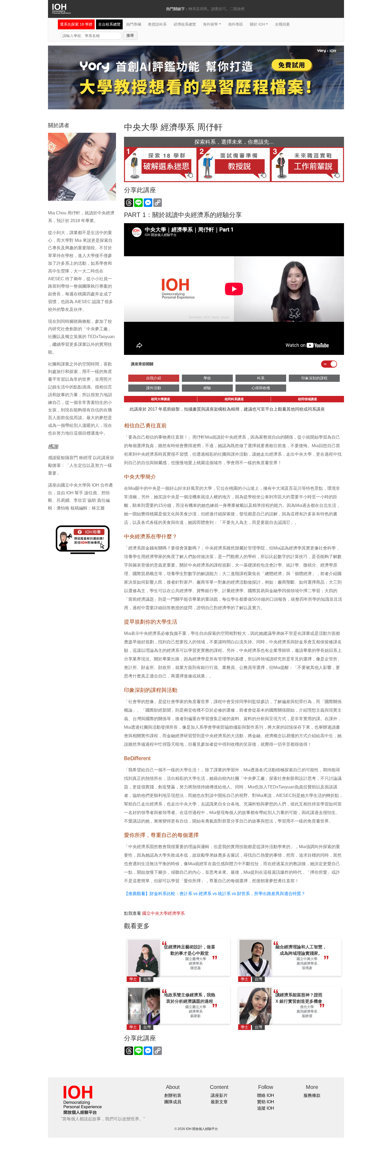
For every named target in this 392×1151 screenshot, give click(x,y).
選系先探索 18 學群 (76, 24)
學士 (133, 979)
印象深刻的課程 (314, 378)
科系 (261, 378)
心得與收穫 (260, 388)
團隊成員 (172, 1102)
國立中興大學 (307, 959)
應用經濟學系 (307, 963)
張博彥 (307, 968)
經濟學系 (196, 963)
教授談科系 (157, 24)
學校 (207, 378)
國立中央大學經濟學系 (163, 913)
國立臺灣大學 (195, 959)
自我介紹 (153, 378)
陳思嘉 (195, 968)
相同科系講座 (234, 399)
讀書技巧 (218, 9)
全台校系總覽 (109, 24)
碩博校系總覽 (185, 24)
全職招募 (282, 24)
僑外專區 (235, 24)
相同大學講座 (160, 399)
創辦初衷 (172, 1095)
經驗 (207, 388)
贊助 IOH (265, 1102)
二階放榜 (237, 9)
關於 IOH (257, 24)
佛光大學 (307, 1007)
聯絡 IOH (265, 1095)
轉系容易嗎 (198, 9)
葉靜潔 (307, 1016)
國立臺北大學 (195, 1007)
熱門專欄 (133, 24)
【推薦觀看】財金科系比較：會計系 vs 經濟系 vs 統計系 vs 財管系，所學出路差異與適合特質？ (214, 893)
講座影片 (219, 1095)
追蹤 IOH (265, 1108)
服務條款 (312, 1095)
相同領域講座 (307, 399)
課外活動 (153, 388)
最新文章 (219, 1102)
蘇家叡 (195, 1016)
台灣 (147, 979)
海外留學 (210, 24)
